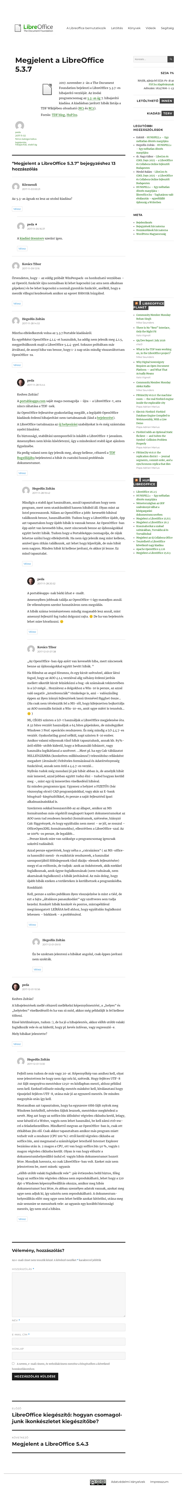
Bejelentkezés (144, 222)
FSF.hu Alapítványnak (161, 84)
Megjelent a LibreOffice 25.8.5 (153, 518)
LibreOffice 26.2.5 (146, 491)
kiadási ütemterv (32, 238)
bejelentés (20, 142)
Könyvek (134, 28)
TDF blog (58, 115)
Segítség (167, 28)
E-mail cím (21, 1334)
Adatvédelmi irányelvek (128, 1482)
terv (167, 113)
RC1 (81, 108)
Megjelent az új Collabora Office (154, 537)
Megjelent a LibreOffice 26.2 (152, 522)
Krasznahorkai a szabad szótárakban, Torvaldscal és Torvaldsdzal (152, 530)
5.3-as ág (94, 98)
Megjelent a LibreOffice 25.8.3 (153, 553)
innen (167, 101)
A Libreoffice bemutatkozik (86, 28)
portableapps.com (33, 401)
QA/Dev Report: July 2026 (150, 340)
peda (18, 132)
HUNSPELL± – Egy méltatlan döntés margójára (154, 149)
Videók (151, 28)
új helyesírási (68, 424)
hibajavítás (21, 144)
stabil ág (32, 144)
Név (16, 1320)
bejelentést (105, 418)
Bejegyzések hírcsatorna (150, 226)
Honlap (18, 1348)
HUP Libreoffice (144, 482)
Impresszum (159, 1482)
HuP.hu (72, 115)
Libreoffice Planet (148, 305)
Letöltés (117, 28)
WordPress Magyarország (151, 234)
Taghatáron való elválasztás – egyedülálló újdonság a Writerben (154, 198)
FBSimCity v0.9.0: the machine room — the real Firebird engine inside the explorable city (154, 399)
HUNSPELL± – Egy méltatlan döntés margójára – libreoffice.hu (153, 191)
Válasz (17, 208)
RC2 (91, 108)
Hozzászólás (23, 1269)
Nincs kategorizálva (25, 139)
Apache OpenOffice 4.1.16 (150, 549)
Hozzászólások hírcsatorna (152, 230)
